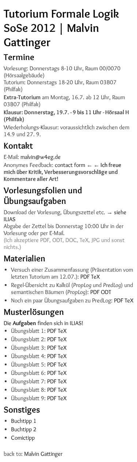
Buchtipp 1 (24, 420)
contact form (70, 164)
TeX (95, 276)
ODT (106, 291)
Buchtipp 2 (24, 429)
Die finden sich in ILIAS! (43, 323)
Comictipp (23, 437)
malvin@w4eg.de (40, 156)
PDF (85, 276)
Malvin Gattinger (43, 453)
